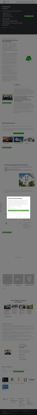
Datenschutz (20, 217)
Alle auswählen (18, 210)
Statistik (21, 206)
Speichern (18, 214)
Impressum (17, 217)
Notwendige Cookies (11, 206)
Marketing (10, 208)
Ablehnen (18, 212)
